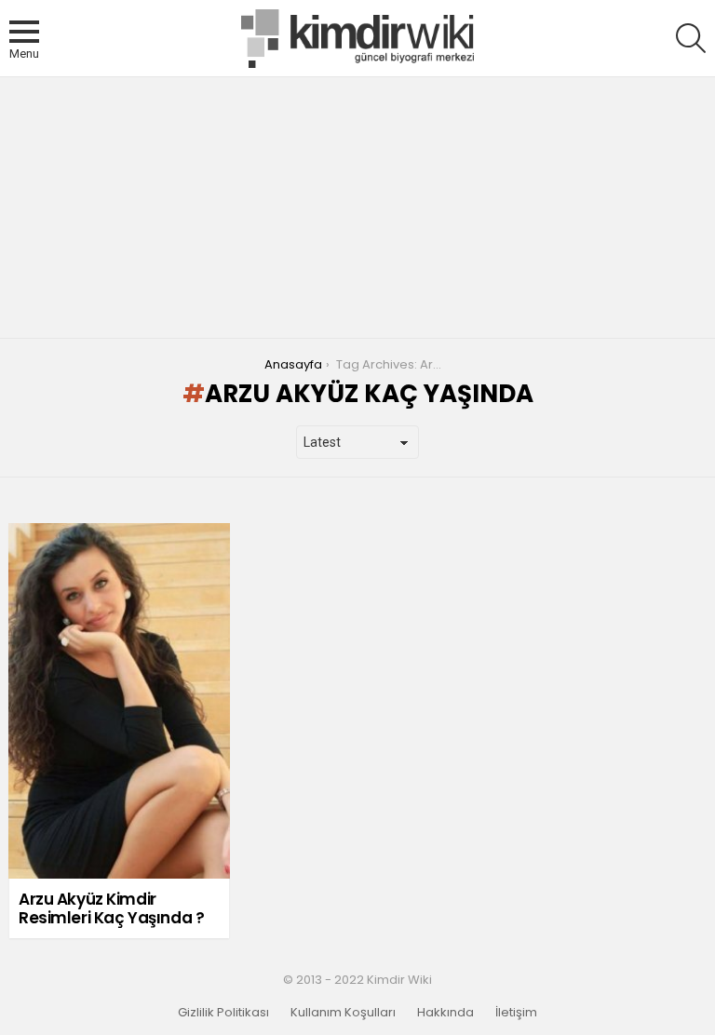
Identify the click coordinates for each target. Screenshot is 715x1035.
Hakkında (445, 1012)
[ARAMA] (691, 38)
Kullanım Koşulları (343, 1012)
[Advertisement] (357, 207)
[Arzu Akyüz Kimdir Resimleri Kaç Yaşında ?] (119, 700)
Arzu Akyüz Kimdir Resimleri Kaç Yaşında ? (111, 908)
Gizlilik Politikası (223, 1012)
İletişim (516, 1012)
